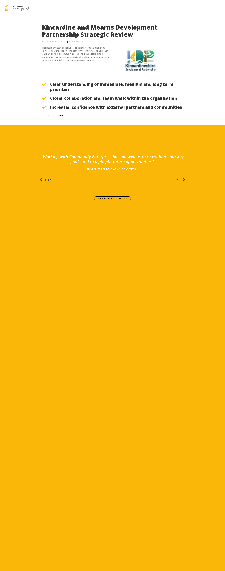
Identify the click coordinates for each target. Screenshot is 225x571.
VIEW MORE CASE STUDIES (112, 198)
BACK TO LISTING (55, 115)
